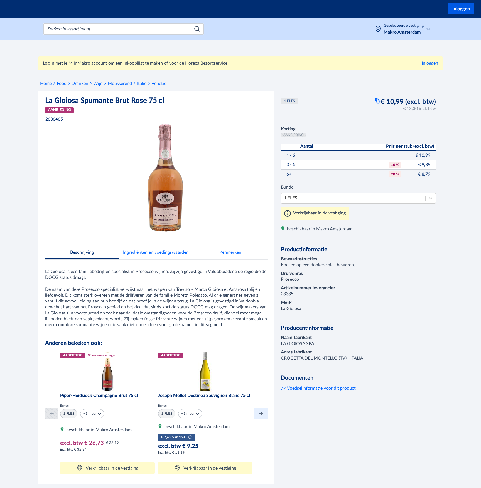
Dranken (80, 83)
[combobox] (123, 29)
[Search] (197, 29)
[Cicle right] (261, 413)
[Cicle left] (51, 413)
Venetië (158, 83)
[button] (92, 413)
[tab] (82, 253)
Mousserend (120, 83)
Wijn (98, 83)
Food (62, 83)
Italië (141, 83)
